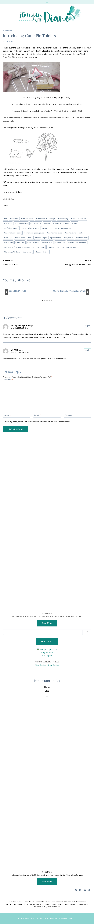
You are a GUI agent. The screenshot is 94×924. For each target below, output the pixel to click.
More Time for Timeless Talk (69, 290)
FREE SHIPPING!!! (16, 290)
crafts (74, 223)
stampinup (27, 252)
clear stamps (35, 223)
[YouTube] (85, 890)
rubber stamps (82, 238)
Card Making (63, 219)
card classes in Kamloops (45, 219)
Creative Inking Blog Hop (30, 228)
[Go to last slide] (6, 292)
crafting (47, 223)
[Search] (87, 632)
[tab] (42, 300)
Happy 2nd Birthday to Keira (78, 262)
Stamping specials (69, 247)
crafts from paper (11, 228)
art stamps (14, 219)
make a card (20, 238)
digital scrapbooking (63, 228)
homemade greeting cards (34, 233)
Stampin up (60, 242)
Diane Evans (47, 228)
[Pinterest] (89, 890)
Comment (8, 379)
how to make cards (54, 233)
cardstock (8, 223)
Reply (87, 326)
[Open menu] (47, 2)
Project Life (68, 238)
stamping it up (53, 247)
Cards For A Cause (78, 219)
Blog (47, 691)
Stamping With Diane (12, 252)
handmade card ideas (12, 233)
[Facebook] (76, 890)
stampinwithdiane (41, 252)
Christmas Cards (21, 223)
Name (7, 415)
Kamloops (8, 238)
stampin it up (47, 242)
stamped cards (33, 242)
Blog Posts (7, 31)
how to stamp (70, 233)
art (5, 219)
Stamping (41, 247)
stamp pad (8, 242)
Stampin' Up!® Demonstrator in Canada (19, 247)
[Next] (87, 292)
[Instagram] (80, 890)
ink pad (82, 233)
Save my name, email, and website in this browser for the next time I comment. (38, 422)
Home (47, 687)
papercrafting (55, 238)
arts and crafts (27, 219)
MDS (30, 238)
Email (37, 415)
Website (68, 415)
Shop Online (53, 665)
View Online (40, 665)
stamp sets (20, 242)
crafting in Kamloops (61, 223)
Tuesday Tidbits (10, 262)
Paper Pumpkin (41, 238)
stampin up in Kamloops (77, 242)
